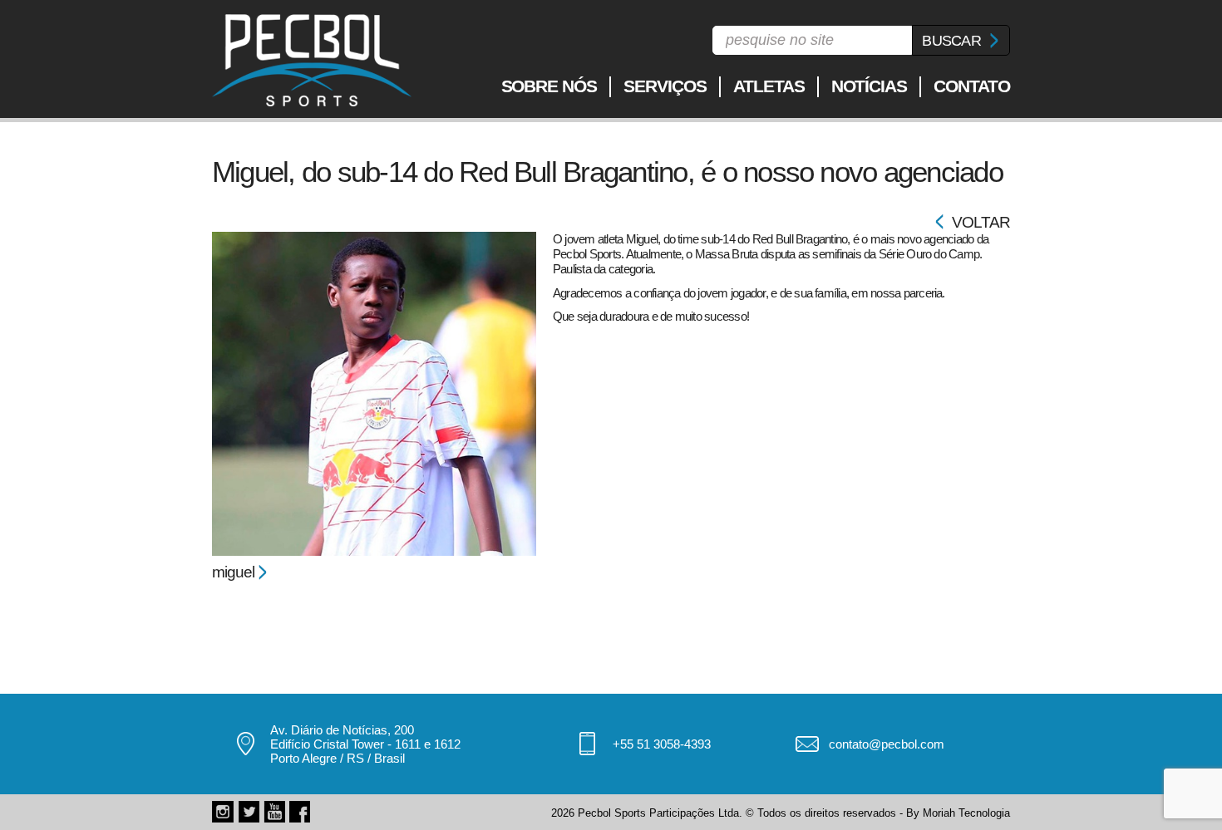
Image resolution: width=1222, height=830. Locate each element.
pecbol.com (311, 60)
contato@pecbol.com (886, 744)
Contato (972, 86)
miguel (233, 572)
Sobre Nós (549, 86)
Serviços (665, 86)
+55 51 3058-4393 (662, 744)
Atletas (769, 86)
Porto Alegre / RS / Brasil (337, 758)
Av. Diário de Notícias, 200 (342, 730)
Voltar (981, 222)
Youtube (274, 812)
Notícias (869, 86)
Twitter (248, 812)
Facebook (300, 812)
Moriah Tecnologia (966, 813)
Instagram (223, 812)
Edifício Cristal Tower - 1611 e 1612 (365, 744)
